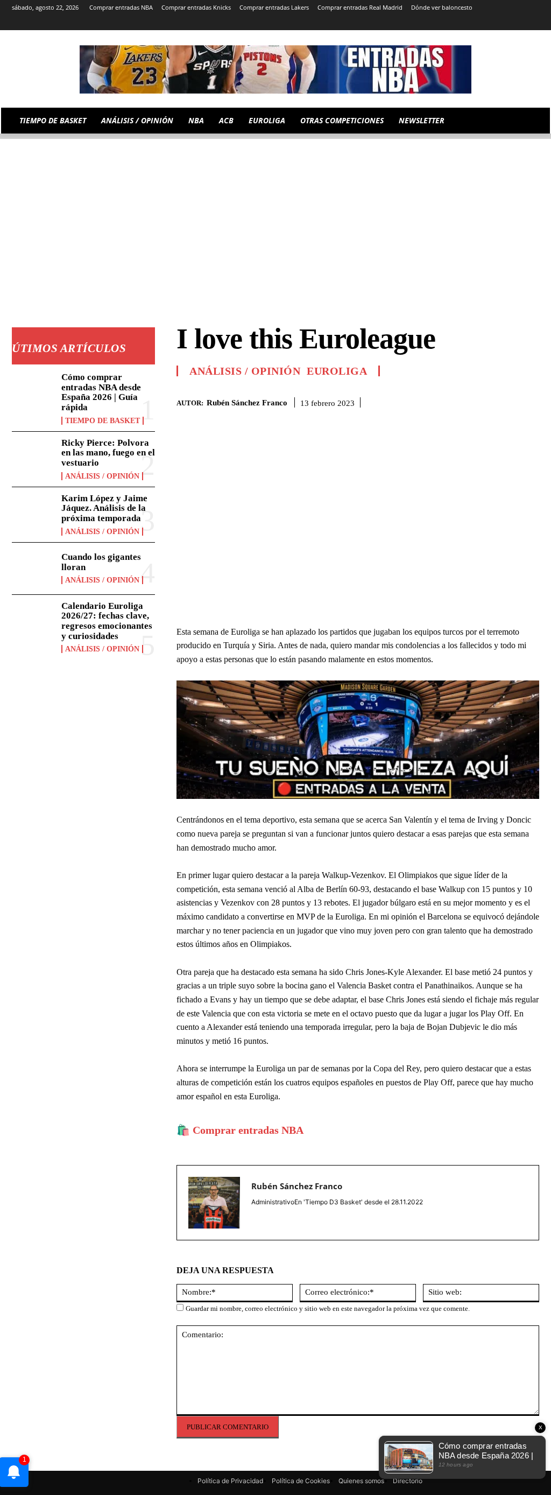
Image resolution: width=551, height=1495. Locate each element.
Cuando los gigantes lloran (101, 562)
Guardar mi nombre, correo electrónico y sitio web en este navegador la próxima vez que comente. (328, 1308)
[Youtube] (533, 23)
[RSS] (458, 23)
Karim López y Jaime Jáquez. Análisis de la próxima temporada (104, 508)
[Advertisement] (275, 214)
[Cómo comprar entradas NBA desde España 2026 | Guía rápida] (33, 392)
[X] (518, 23)
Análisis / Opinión (102, 476)
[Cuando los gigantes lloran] (33, 568)
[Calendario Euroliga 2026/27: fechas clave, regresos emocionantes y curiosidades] (33, 620)
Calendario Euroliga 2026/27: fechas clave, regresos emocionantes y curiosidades (106, 621)
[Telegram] (473, 23)
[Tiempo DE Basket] (275, 69)
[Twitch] (503, 23)
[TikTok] (488, 23)
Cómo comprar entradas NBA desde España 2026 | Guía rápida (101, 392)
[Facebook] (454, 400)
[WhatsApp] (503, 400)
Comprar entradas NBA (248, 1130)
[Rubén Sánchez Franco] (214, 1203)
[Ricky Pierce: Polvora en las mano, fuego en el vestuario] (33, 457)
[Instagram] (443, 23)
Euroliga (337, 371)
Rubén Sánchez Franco (247, 402)
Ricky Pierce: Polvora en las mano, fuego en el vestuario (108, 453)
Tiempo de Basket (102, 421)
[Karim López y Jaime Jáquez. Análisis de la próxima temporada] (33, 513)
